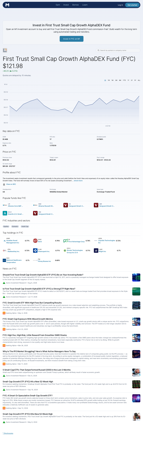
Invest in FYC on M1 (71, 39)
